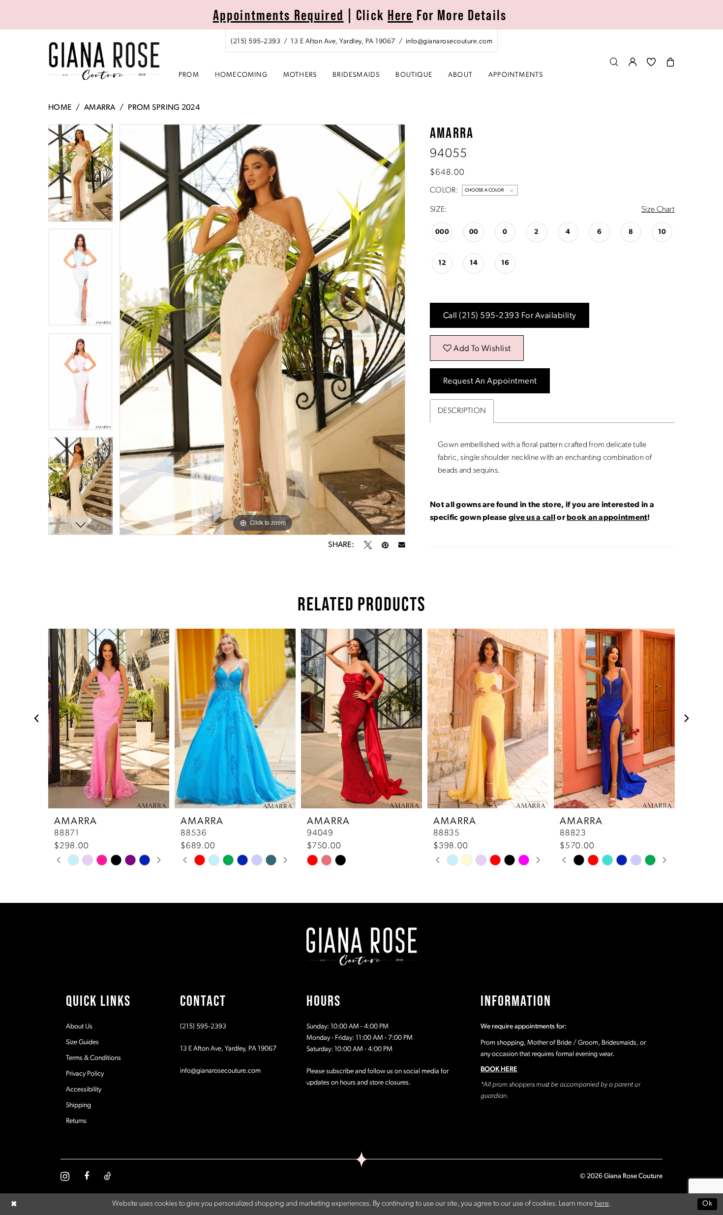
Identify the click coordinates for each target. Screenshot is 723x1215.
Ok (707, 1204)
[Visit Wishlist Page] (651, 61)
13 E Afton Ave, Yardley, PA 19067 (228, 1049)
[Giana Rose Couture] (104, 61)
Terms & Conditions (93, 1058)
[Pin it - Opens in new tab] (385, 545)
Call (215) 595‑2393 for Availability (509, 316)
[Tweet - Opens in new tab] (368, 545)
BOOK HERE (499, 1069)
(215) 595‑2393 (203, 1026)
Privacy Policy (85, 1074)
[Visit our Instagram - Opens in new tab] (64, 1176)
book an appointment (607, 518)
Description (462, 411)
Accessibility (83, 1089)
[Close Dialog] (14, 1204)
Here (400, 15)
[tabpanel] (80, 176)
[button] (633, 61)
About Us (79, 1026)
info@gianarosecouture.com (220, 1071)
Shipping (78, 1105)
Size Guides (82, 1042)
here (602, 1204)
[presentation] (108, 718)
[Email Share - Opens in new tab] (401, 545)
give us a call (532, 518)
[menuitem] (361, 41)
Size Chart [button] (657, 210)
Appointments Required (278, 15)
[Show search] (614, 61)
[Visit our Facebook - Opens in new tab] (86, 1176)
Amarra (100, 108)
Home (60, 108)
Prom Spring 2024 (164, 108)
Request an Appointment (490, 381)
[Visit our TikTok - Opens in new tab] (107, 1176)
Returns (76, 1121)
